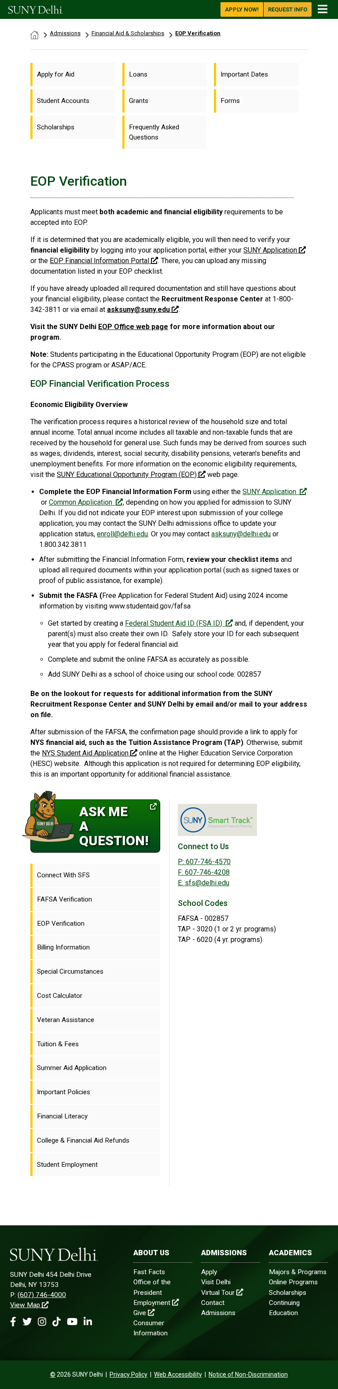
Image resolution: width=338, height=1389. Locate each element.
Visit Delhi (216, 1282)
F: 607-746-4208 (204, 872)
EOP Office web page (133, 327)
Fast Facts (149, 1272)
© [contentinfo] (52, 1374)
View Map (25, 1305)
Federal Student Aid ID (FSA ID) (173, 623)
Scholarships (287, 1293)
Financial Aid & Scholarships (128, 33)
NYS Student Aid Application (85, 753)
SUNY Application (269, 491)
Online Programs (293, 1282)
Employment (151, 1303)
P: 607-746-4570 (204, 862)
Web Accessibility (178, 1374)
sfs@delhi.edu (203, 883)
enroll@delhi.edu (122, 534)
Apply (209, 1272)
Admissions (65, 33)
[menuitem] (72, 74)
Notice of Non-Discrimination (248, 1374)
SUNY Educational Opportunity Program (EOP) (127, 474)
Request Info (287, 9)
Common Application (80, 502)
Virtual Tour (218, 1293)
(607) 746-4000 (42, 1295)
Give (139, 1313)
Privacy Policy (128, 1374)
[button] (13, 1322)
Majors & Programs (298, 1272)
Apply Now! (242, 9)
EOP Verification (197, 33)
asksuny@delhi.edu (241, 534)
